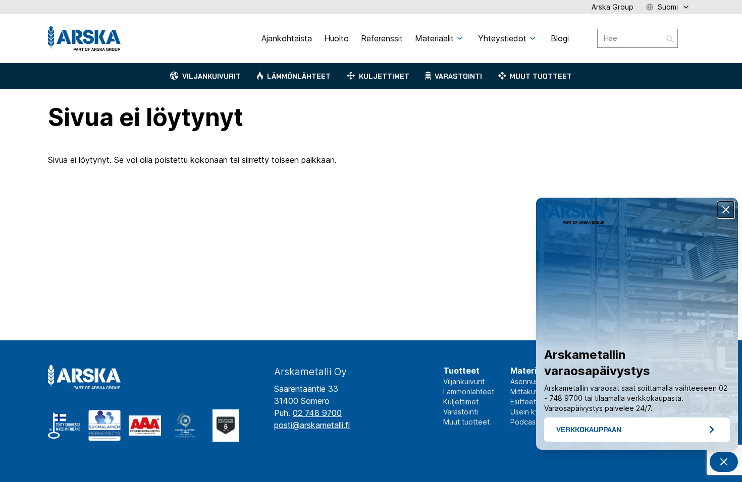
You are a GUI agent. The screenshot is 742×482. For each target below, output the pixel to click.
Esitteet (523, 401)
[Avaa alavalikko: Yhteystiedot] (532, 38)
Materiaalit (532, 371)
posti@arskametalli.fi (312, 425)
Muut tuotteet (541, 76)
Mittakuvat (528, 391)
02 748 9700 (317, 413)
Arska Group (612, 7)
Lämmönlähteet (299, 76)
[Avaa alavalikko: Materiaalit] (460, 38)
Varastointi (458, 76)
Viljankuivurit (211, 76)
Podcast (524, 421)
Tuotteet (461, 371)
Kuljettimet (384, 76)
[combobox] (637, 38)
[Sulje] (726, 210)
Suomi (668, 7)
